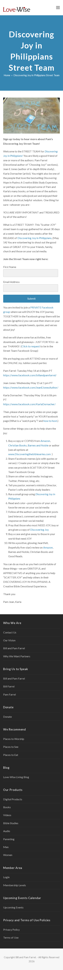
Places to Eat (10, 754)
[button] (58, 7)
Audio (6, 831)
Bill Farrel (8, 686)
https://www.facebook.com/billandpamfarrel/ (29, 375)
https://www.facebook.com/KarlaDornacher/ (29, 404)
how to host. (50, 420)
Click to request (31, 346)
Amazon (45, 440)
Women (7, 854)
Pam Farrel (9, 694)
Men (6, 847)
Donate (7, 716)
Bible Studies (10, 823)
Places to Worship (13, 738)
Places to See (10, 746)
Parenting (8, 839)
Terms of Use (10, 937)
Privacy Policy (11, 929)
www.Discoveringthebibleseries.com (29, 454)
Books (7, 807)
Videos (7, 815)
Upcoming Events (13, 907)
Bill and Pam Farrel (14, 648)
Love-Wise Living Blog (16, 777)
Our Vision (9, 640)
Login (6, 877)
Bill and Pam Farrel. (25, 957)
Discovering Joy (39, 529)
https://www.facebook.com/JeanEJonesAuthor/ (30, 387)
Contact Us (9, 632)
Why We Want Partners (16, 656)
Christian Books (17, 445)
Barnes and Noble (38, 445)
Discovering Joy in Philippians (34, 238)
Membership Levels (14, 885)
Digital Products (12, 799)
